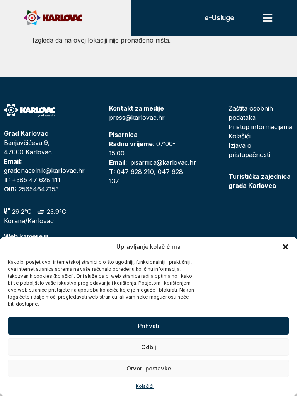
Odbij (148, 347)
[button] (285, 247)
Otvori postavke (148, 368)
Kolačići (145, 386)
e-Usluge (219, 18)
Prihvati (148, 325)
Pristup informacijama (260, 127)
